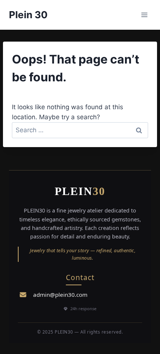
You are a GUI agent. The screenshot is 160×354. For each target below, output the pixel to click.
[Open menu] (144, 14)
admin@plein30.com (60, 294)
